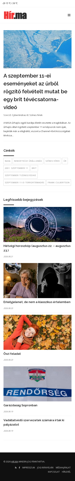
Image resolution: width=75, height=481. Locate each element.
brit (34, 168)
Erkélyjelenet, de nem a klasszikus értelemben (36, 302)
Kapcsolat (54, 471)
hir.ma (14, 461)
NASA (7, 161)
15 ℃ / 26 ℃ (11, 3)
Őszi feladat (12, 353)
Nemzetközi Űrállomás (28, 161)
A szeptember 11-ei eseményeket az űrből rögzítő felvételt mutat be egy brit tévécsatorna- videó (35, 91)
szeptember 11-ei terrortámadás (24, 182)
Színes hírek (36, 115)
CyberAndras (19, 115)
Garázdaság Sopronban (20, 405)
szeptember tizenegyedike (20, 175)
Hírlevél (66, 471)
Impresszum (28, 467)
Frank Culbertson (59, 182)
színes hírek (53, 161)
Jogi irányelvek (45, 467)
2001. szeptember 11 (16, 168)
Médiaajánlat (63, 467)
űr (64, 161)
